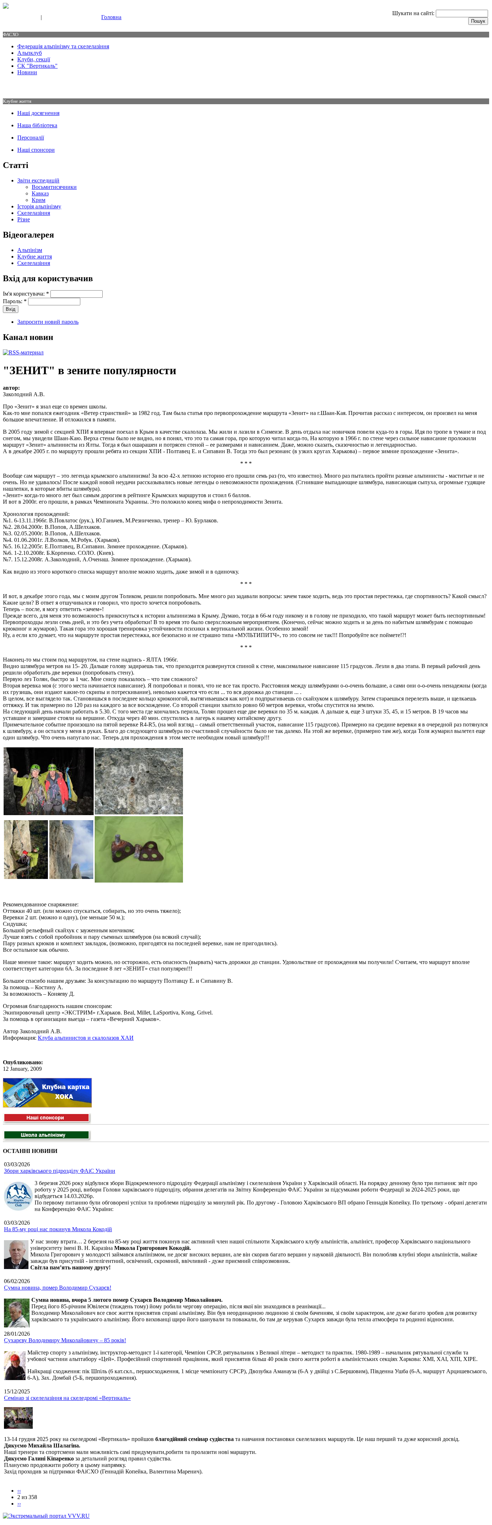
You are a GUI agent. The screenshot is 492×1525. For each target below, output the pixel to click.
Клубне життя (34, 256)
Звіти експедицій (38, 180)
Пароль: (15, 301)
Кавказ (40, 193)
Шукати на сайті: (414, 13)
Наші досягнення (38, 113)
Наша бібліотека (37, 125)
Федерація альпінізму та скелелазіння (63, 46)
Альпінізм (29, 250)
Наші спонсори (36, 150)
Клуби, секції (33, 59)
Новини (27, 72)
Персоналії (30, 137)
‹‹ (19, 1491)
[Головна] (6, 7)
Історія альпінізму (39, 206)
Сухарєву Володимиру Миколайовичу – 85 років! (65, 1340)
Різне (23, 219)
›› (19, 1503)
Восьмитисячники (54, 187)
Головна (111, 17)
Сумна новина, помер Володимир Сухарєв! (57, 1288)
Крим (38, 200)
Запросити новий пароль (48, 322)
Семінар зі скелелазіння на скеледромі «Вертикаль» (67, 1398)
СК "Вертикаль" (37, 66)
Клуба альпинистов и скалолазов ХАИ (86, 1038)
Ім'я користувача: (26, 294)
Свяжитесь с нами (20, 17)
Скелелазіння (33, 213)
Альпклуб (29, 53)
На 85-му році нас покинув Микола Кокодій (58, 1229)
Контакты (54, 17)
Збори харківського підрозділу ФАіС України (59, 1171)
